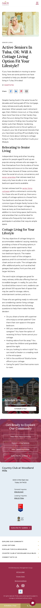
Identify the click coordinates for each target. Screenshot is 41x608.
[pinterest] (21, 91)
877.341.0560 (21, 572)
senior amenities (9, 177)
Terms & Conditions (20, 581)
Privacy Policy (20, 576)
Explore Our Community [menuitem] (12, 541)
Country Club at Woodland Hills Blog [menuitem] (19, 553)
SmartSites (9, 85)
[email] (26, 91)
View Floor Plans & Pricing (20, 437)
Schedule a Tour (20, 409)
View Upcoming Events (20, 449)
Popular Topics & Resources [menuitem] (14, 549)
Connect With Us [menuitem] (9, 557)
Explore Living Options (20, 443)
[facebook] (11, 91)
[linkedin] (16, 91)
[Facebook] (20, 591)
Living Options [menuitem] (8, 545)
